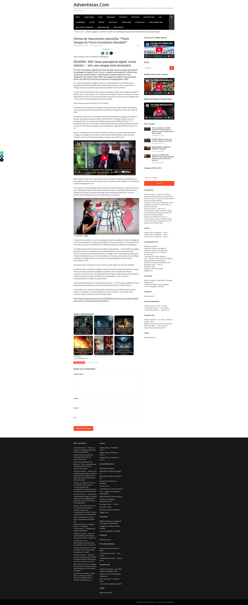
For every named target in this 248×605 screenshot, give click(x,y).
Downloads (140, 22)
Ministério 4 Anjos (149, 267)
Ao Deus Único (149, 254)
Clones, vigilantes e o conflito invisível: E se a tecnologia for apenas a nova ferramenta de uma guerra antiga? (123, 32)
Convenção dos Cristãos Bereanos (155, 256)
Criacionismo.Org (156, 22)
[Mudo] (169, 56)
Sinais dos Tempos (92, 362)
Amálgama (111, 17)
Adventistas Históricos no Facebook (155, 252)
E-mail (76, 408)
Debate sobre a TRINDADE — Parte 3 (156, 237)
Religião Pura (148, 271)
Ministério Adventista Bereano (153, 269)
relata (86, 236)
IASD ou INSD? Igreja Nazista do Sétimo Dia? (84, 519)
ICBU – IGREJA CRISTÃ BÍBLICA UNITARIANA (158, 258)
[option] (129, 32)
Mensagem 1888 (103, 27)
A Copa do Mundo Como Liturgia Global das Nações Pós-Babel (85, 550)
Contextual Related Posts (81, 358)
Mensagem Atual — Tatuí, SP (153, 264)
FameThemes (170, 602)
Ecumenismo (80, 22)
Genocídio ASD (149, 17)
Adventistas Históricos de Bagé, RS (155, 248)
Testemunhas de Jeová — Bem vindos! (156, 308)
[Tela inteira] (172, 56)
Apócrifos (123, 17)
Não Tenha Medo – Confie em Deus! (155, 326)
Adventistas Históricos (151, 246)
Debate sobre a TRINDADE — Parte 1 (156, 232)
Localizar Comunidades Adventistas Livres (157, 262)
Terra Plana (126, 22)
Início (78, 17)
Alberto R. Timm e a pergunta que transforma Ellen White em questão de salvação (158, 205)
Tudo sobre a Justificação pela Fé (154, 328)
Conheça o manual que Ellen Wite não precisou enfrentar (83, 457)
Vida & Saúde (118, 27)
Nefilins (102, 22)
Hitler (91, 22)
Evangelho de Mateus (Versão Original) (156, 284)
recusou (124, 117)
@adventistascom (149, 337)
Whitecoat (113, 22)
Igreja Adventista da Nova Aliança (154, 260)
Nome (76, 398)
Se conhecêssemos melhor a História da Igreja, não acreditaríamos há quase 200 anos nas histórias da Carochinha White (85, 475)
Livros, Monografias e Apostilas (154, 286)
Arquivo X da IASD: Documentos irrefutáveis (158, 324)
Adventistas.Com (91, 5)
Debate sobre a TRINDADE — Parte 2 (156, 234)
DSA (160, 17)
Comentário (79, 374)
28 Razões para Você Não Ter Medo (155, 306)
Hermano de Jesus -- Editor (81, 45)
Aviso (100, 17)
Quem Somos (89, 17)
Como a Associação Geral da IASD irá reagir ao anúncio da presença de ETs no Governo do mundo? (85, 559)
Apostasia (135, 17)
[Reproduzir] (147, 56)
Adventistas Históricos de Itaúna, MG (155, 250)
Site (75, 418)
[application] (159, 49)
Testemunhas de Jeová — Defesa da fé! (156, 310)
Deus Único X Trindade (84, 27)
